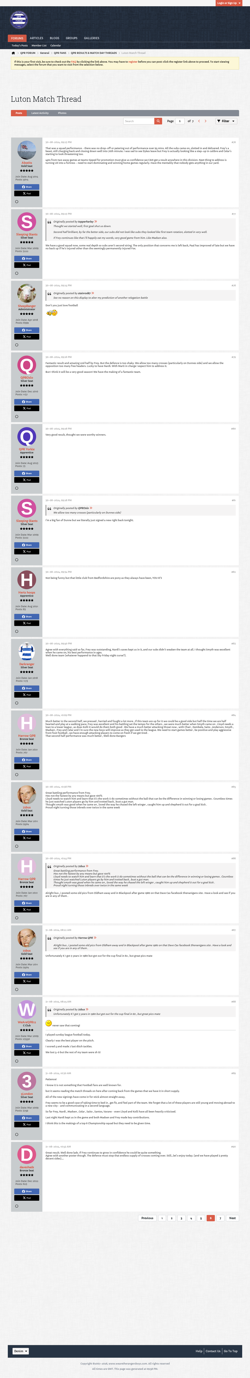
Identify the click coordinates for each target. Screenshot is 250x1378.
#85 (233, 786)
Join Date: (21, 176)
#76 (234, 142)
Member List (39, 45)
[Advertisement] (125, 81)
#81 (234, 500)
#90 (233, 1146)
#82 (233, 571)
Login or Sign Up (227, 3)
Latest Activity (40, 113)
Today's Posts (20, 45)
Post (29, 193)
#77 (234, 213)
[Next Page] (205, 121)
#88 (233, 1001)
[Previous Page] (199, 121)
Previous (147, 1218)
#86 (233, 858)
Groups (71, 38)
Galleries (91, 38)
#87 (234, 930)
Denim (18, 1351)
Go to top (231, 1351)
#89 (233, 1073)
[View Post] (95, 221)
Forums (17, 38)
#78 (234, 285)
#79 (234, 357)
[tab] (19, 113)
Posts (19, 113)
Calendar (55, 45)
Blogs (54, 38)
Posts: (18, 179)
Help (199, 1351)
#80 (233, 428)
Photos (62, 113)
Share (29, 187)
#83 (233, 643)
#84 (233, 715)
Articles (36, 38)
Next (232, 1218)
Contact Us (213, 1351)
